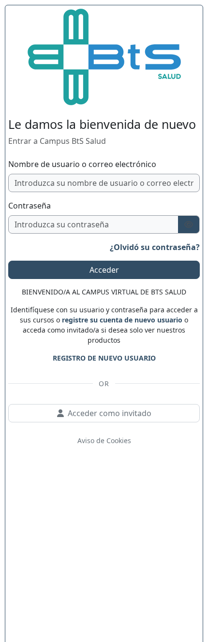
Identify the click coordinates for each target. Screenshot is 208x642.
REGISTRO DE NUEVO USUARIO (104, 358)
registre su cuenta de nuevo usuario (122, 319)
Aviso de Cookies (104, 440)
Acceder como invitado (109, 413)
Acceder (104, 270)
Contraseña (29, 205)
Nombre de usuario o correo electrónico (82, 164)
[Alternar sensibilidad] (189, 224)
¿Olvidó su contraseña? (155, 247)
